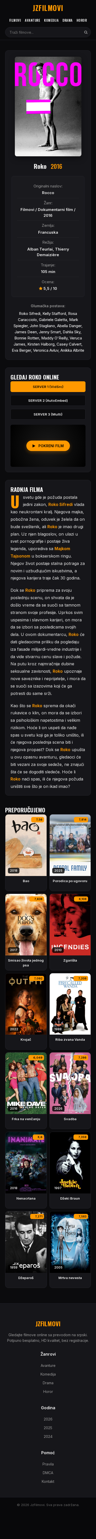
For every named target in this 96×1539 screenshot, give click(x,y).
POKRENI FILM (50, 446)
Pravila (48, 1464)
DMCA (48, 1473)
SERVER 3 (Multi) (48, 414)
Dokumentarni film (55, 209)
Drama (67, 20)
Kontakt (48, 1481)
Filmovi (15, 20)
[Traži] (86, 32)
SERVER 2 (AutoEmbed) (48, 400)
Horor (82, 20)
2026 (48, 1419)
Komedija (51, 20)
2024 (48, 1436)
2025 (48, 1428)
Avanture (32, 20)
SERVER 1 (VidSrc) (48, 387)
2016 (48, 215)
